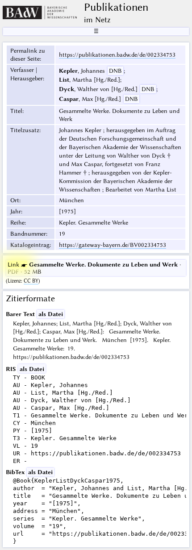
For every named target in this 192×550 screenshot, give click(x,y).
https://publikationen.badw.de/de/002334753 (117, 54)
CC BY (31, 281)
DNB (115, 70)
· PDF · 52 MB (94, 268)
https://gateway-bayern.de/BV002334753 (112, 244)
